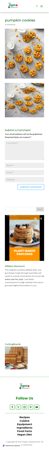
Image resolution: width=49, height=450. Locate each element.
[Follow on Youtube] (36, 407)
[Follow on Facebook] (12, 407)
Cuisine (24, 420)
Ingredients (24, 427)
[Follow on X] (18, 407)
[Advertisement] (24, 315)
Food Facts (24, 431)
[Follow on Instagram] (24, 407)
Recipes (24, 417)
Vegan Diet (24, 434)
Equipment (24, 424)
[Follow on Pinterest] (30, 407)
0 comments (10, 25)
